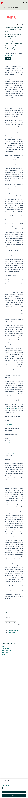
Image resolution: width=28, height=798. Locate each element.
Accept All (14, 795)
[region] (14, 788)
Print (3, 646)
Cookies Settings (14, 788)
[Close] (25, 780)
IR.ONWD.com (18, 408)
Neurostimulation (9, 617)
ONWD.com (7, 408)
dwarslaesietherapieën (10, 619)
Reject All (14, 791)
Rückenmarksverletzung (10, 624)
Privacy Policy (6, 785)
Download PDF (5, 648)
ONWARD (18, 624)
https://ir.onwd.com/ (12, 632)
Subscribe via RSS (6, 650)
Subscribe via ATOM (7, 652)
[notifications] (23, 2)
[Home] (6, 3)
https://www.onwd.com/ (13, 630)
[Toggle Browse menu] (23, 7)
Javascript (4, 654)
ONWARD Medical (9, 55)
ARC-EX (15, 615)
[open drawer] (26, 2)
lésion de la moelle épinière (11, 622)
